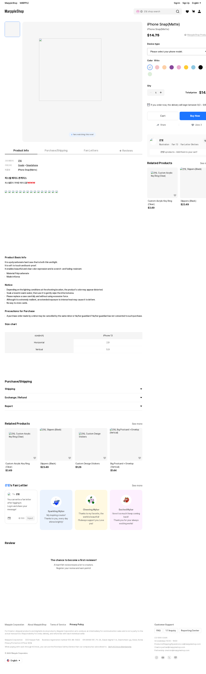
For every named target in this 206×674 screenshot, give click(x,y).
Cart (162, 115)
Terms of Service (58, 624)
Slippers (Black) (48, 463)
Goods (21, 165)
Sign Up (186, 3)
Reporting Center (190, 630)
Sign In (177, 3)
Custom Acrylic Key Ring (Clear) (17, 465)
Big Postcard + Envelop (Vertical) (122, 465)
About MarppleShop (37, 624)
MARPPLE (24, 3)
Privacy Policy (77, 624)
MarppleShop (11, 3)
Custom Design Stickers (87, 463)
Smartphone (32, 165)
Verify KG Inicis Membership (120, 647)
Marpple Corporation (14, 624)
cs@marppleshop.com (191, 644)
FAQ (158, 630)
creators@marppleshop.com (177, 650)
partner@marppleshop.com (173, 647)
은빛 (20, 161)
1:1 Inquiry (171, 630)
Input (30, 518)
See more (137, 423)
